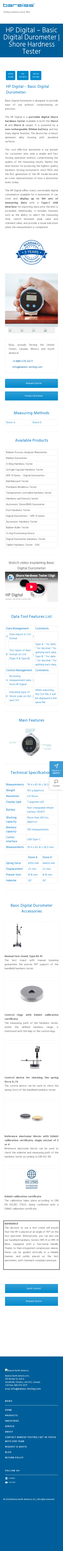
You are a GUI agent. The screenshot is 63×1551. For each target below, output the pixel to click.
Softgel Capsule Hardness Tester (24, 470)
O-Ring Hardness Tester (19, 464)
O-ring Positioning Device (20, 533)
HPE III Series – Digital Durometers (25, 475)
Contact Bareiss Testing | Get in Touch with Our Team (30, 1439)
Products (11, 1415)
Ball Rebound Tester (17, 481)
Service (9, 1426)
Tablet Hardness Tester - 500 (22, 545)
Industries (12, 1421)
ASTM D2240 (10, 75)
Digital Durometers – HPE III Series (25, 516)
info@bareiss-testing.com (26, 1389)
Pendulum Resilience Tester (21, 487)
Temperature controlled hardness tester (29, 493)
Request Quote (34, 383)
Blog (8, 1452)
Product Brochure (33, 396)
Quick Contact (33, 1288)
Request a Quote (16, 1447)
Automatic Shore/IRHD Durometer (25, 504)
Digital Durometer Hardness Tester (25, 539)
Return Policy (14, 1458)
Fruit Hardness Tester (18, 510)
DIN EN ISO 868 (35, 75)
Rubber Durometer (16, 458)
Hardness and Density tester (22, 499)
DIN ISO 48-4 (22, 75)
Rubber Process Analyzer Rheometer (26, 452)
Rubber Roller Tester (17, 527)
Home (8, 1410)
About (9, 1432)
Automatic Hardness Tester (21, 522)
